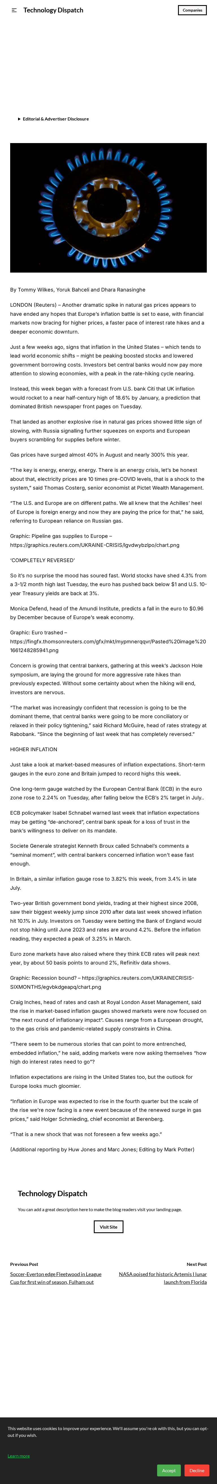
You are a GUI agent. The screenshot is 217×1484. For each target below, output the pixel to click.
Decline (197, 1470)
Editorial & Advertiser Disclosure (56, 118)
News (17, 43)
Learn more (19, 1455)
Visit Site (109, 1226)
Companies (192, 10)
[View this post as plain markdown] (192, 86)
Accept (169, 1470)
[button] (14, 10)
